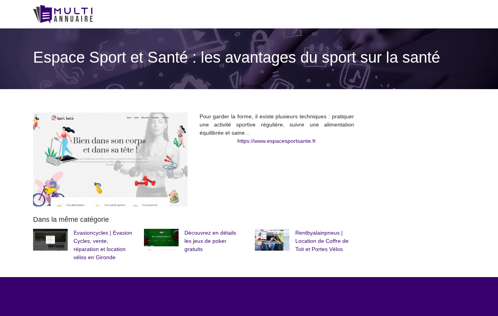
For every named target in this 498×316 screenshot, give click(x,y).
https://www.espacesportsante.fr (276, 141)
